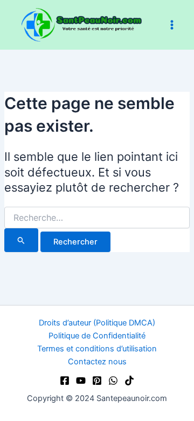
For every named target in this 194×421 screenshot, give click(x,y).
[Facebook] (65, 380)
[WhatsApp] (113, 380)
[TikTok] (129, 380)
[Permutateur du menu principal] (172, 24)
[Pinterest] (97, 380)
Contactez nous (97, 361)
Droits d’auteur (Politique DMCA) (97, 323)
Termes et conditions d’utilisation (97, 349)
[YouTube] (81, 380)
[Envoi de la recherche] (21, 240)
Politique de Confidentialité (97, 336)
